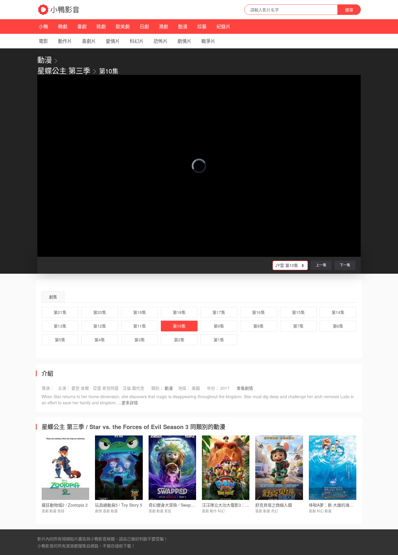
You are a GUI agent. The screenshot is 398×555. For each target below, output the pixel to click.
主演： (64, 388)
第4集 (99, 340)
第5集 (60, 340)
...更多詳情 (128, 402)
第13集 (60, 326)
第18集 (179, 312)
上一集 (321, 264)
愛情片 (113, 41)
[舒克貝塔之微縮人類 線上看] (279, 467)
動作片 (65, 41)
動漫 (182, 26)
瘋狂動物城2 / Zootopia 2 (65, 505)
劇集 (53, 297)
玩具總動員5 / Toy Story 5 (118, 505)
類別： (157, 388)
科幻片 (137, 41)
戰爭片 (208, 41)
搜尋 (349, 10)
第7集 (298, 326)
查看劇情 (245, 388)
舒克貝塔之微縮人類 (273, 505)
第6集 (338, 326)
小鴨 (43, 26)
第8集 (258, 326)
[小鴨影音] (59, 9)
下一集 (345, 264)
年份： (213, 388)
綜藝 (202, 26)
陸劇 (101, 26)
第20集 (99, 312)
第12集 (99, 326)
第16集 (258, 312)
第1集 (219, 340)
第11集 (139, 326)
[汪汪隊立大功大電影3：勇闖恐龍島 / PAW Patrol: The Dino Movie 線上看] (225, 467)
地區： (184, 388)
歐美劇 (123, 26)
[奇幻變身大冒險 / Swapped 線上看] (172, 467)
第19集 (139, 312)
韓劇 (62, 26)
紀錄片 (223, 26)
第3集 (139, 340)
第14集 (338, 312)
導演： (48, 388)
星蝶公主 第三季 (63, 70)
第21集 (60, 312)
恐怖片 (161, 41)
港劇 (163, 26)
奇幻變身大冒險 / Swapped (173, 505)
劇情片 (184, 41)
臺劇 (82, 26)
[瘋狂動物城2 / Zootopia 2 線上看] (65, 467)
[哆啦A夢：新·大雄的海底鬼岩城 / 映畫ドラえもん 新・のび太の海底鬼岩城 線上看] (332, 467)
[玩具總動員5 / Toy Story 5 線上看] (118, 467)
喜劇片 (89, 41)
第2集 (179, 340)
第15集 (298, 312)
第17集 (218, 312)
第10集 (179, 326)
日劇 (144, 26)
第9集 (219, 326)
